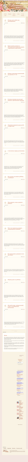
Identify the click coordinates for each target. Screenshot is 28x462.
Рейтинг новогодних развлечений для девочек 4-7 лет (16, 74)
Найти (25, 3)
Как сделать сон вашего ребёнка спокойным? (15, 177)
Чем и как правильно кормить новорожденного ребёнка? (15, 228)
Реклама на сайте (21, 0)
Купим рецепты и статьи (21, 355)
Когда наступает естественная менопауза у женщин (21, 411)
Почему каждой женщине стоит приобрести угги (21, 418)
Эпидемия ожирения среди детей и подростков (16, 125)
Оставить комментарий (16, 40)
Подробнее (22, 40)
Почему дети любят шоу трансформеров (13, 20)
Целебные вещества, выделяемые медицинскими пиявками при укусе (20, 385)
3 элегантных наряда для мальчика (16, 150)
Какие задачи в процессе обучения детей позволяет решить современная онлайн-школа (16, 47)
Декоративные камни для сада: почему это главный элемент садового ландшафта (20, 375)
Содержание (11, 0)
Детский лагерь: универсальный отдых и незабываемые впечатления (15, 306)
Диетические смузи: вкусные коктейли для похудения (21, 408)
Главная (4, 448)
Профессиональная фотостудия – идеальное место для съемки (21, 404)
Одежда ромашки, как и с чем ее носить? (20, 394)
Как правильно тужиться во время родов (20, 390)
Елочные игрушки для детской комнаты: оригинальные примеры (16, 100)
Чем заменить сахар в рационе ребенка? (15, 203)
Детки (24, 76)
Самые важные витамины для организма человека (20, 380)
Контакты (15, 0)
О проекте (5, 450)
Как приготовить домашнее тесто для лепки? (16, 254)
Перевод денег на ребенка (14, 279)
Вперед (15, 330)
